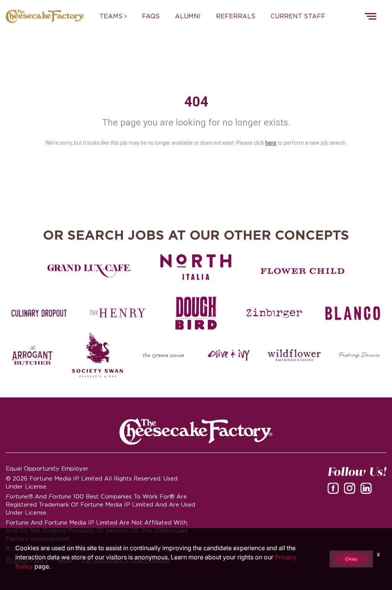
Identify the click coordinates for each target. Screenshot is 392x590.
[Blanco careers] (352, 313)
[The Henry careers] (117, 313)
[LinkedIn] (367, 487)
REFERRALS (235, 16)
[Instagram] (351, 487)
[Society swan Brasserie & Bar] (97, 355)
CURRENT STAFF (298, 16)
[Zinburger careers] (274, 313)
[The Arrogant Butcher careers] (32, 355)
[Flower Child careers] (302, 271)
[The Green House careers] (163, 355)
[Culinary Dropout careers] (39, 313)
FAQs (151, 16)
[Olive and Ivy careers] (228, 355)
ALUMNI (188, 16)
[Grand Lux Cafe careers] (89, 271)
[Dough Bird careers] (196, 313)
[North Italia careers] (196, 266)
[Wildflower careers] (294, 355)
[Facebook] (334, 487)
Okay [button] (351, 558)
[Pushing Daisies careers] (359, 355)
